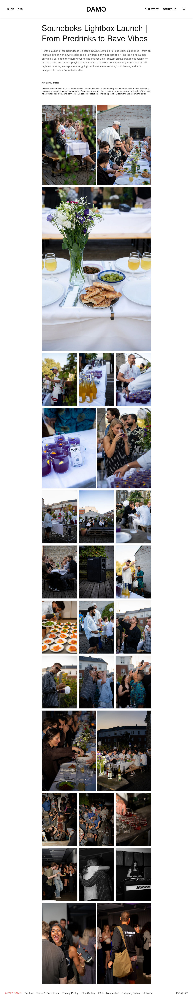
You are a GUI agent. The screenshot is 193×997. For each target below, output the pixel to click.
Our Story (152, 9)
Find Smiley (88, 993)
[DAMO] (96, 9)
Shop (10, 9)
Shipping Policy (131, 993)
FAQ (100, 993)
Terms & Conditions (47, 993)
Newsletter (112, 993)
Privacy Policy (70, 993)
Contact (28, 993)
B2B (20, 9)
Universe (148, 993)
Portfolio (169, 9)
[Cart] (184, 9)
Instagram (182, 992)
